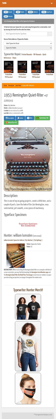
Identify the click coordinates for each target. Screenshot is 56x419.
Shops (14, 58)
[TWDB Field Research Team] (28, 388)
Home (5, 85)
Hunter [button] (21, 118)
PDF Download (9, 77)
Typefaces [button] (47, 12)
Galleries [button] (33, 12)
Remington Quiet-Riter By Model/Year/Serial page (19, 275)
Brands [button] (8, 12)
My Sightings (37, 240)
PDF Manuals (37, 54)
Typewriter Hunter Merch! (28, 290)
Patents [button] (9, 16)
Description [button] (10, 118)
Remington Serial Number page (40, 272)
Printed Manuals (27, 54)
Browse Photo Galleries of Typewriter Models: (16, 39)
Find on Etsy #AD (12, 122)
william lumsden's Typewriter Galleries (14, 240)
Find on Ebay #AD (43, 118)
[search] (28, 43)
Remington (11, 85)
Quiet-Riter (18, 85)
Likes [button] (30, 118)
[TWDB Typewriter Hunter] (28, 307)
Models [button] (20, 12)
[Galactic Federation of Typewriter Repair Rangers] (28, 346)
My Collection (28, 240)
